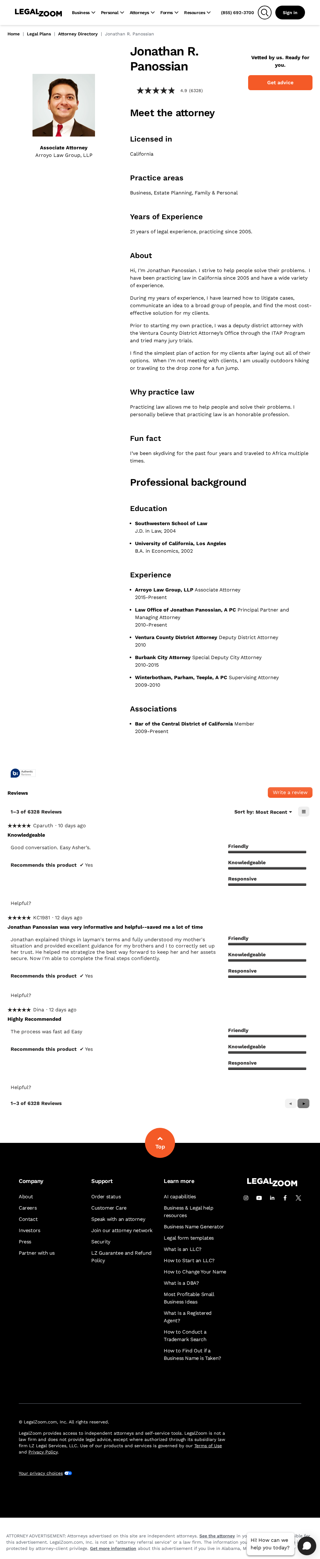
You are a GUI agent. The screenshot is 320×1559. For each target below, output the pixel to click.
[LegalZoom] (272, 1184)
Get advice (280, 82)
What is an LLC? (183, 1249)
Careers (28, 1208)
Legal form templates (189, 1238)
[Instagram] (245, 1198)
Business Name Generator (194, 1227)
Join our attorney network (121, 1230)
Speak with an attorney (118, 1219)
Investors (29, 1230)
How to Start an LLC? (189, 1260)
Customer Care (109, 1208)
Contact (28, 1219)
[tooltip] (23, 773)
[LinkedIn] (272, 1198)
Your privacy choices (41, 1473)
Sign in (290, 12)
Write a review (292, 793)
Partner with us (37, 1253)
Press (25, 1242)
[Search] (265, 12)
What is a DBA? (181, 1283)
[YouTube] (259, 1198)
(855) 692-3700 (237, 12)
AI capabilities (180, 1197)
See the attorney (217, 1535)
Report (91, 903)
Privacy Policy (43, 1451)
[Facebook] (285, 1198)
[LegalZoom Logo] (38, 12)
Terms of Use (208, 1445)
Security (100, 1242)
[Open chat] (307, 1545)
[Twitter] (298, 1198)
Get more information (113, 1548)
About (26, 1197)
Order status (106, 1197)
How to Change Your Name (195, 1272)
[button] (303, 1103)
